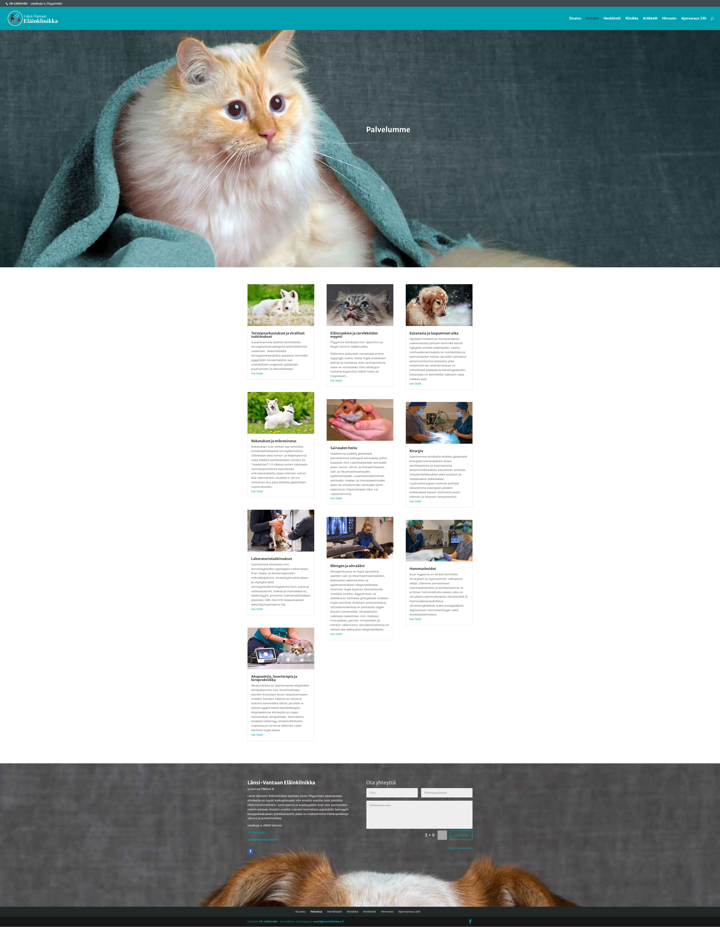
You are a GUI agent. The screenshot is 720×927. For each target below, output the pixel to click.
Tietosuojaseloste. (460, 848)
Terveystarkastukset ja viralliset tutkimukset (278, 335)
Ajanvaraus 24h (693, 18)
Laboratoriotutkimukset (271, 559)
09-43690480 (18, 3)
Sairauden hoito (343, 448)
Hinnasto (669, 18)
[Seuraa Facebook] (251, 851)
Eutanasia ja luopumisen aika (434, 333)
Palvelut (592, 18)
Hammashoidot (423, 569)
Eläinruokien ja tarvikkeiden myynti (354, 335)
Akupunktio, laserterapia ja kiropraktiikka (274, 678)
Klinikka (632, 18)
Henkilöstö (612, 18)
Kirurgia (416, 451)
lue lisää (257, 373)
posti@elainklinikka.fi (329, 921)
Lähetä (461, 835)
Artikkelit (650, 18)
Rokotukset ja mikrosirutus (273, 441)
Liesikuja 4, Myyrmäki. (46, 3)
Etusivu (575, 18)
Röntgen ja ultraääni (347, 566)
